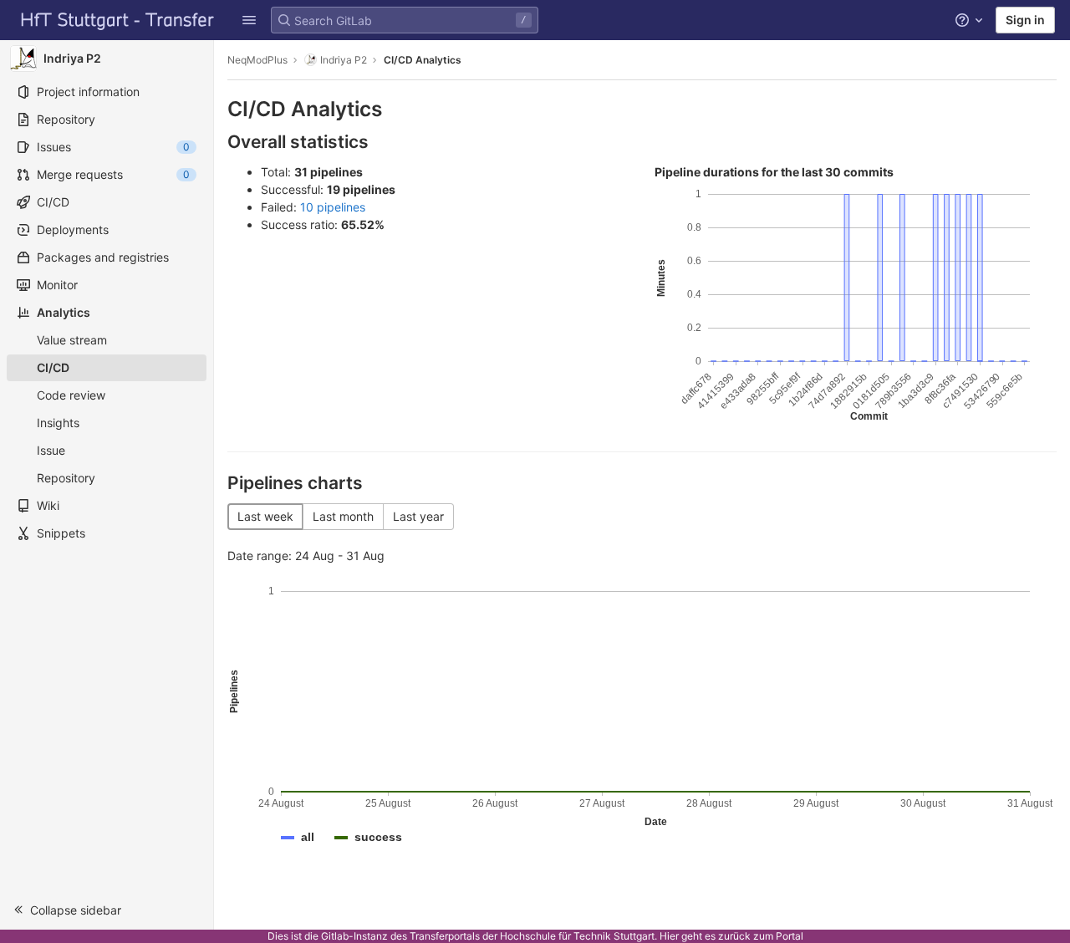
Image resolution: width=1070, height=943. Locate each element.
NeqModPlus (257, 60)
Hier (669, 936)
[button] (249, 20)
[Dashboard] (118, 20)
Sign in (1025, 20)
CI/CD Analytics (422, 60)
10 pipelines (332, 207)
